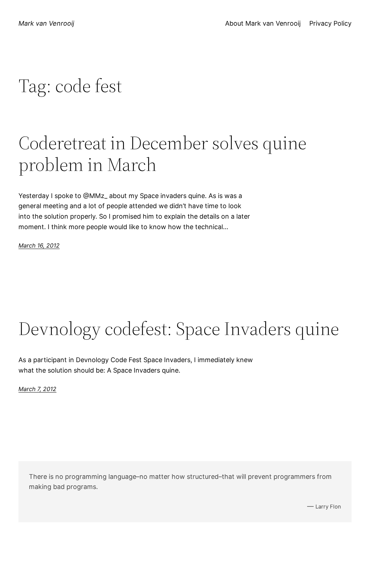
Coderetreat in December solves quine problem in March (162, 153)
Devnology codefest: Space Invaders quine (178, 328)
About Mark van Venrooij (263, 23)
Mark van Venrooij (46, 23)
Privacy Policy (330, 23)
